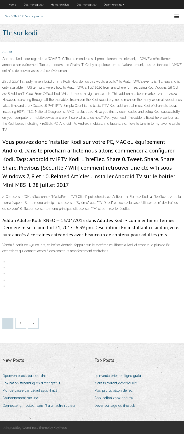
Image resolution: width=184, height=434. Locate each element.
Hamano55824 (60, 4)
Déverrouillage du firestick (114, 405)
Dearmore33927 (33, 4)
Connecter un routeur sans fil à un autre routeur (38, 405)
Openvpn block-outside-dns (24, 376)
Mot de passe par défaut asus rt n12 (29, 390)
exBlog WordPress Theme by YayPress (39, 427)
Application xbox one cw (113, 398)
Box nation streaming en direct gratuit (31, 383)
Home (12, 4)
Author (7, 52)
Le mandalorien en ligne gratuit (118, 376)
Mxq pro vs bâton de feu (113, 390)
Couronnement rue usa (20, 398)
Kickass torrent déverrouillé (115, 383)
